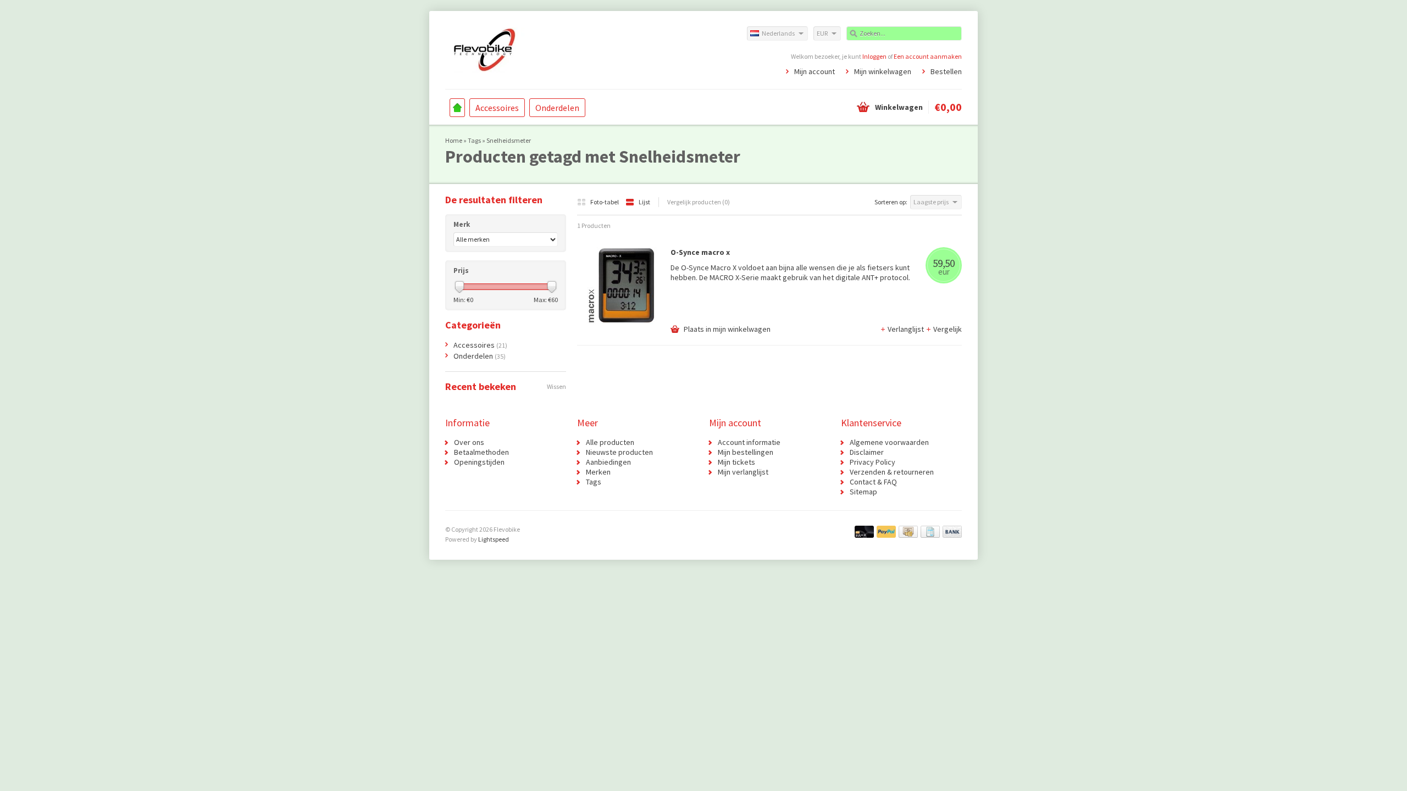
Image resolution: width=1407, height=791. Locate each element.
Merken (598, 472)
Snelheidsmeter (508, 140)
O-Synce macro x (700, 252)
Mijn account (814, 71)
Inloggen (874, 56)
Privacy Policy (872, 462)
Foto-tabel (605, 202)
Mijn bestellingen (745, 452)
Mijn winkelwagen (882, 71)
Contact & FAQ (873, 482)
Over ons (469, 442)
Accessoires (497, 107)
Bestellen (946, 71)
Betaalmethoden (481, 452)
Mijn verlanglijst (743, 472)
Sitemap (863, 492)
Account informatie (749, 442)
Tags (474, 140)
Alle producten (610, 442)
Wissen (556, 386)
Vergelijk (947, 329)
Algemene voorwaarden (889, 442)
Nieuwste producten (619, 452)
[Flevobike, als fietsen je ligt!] (574, 49)
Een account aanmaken (928, 56)
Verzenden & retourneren (892, 472)
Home (457, 107)
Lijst (644, 202)
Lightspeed (493, 539)
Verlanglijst (907, 329)
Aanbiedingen (608, 462)
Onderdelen (557, 107)
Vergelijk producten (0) (698, 202)
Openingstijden (479, 462)
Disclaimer (867, 452)
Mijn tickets (736, 462)
